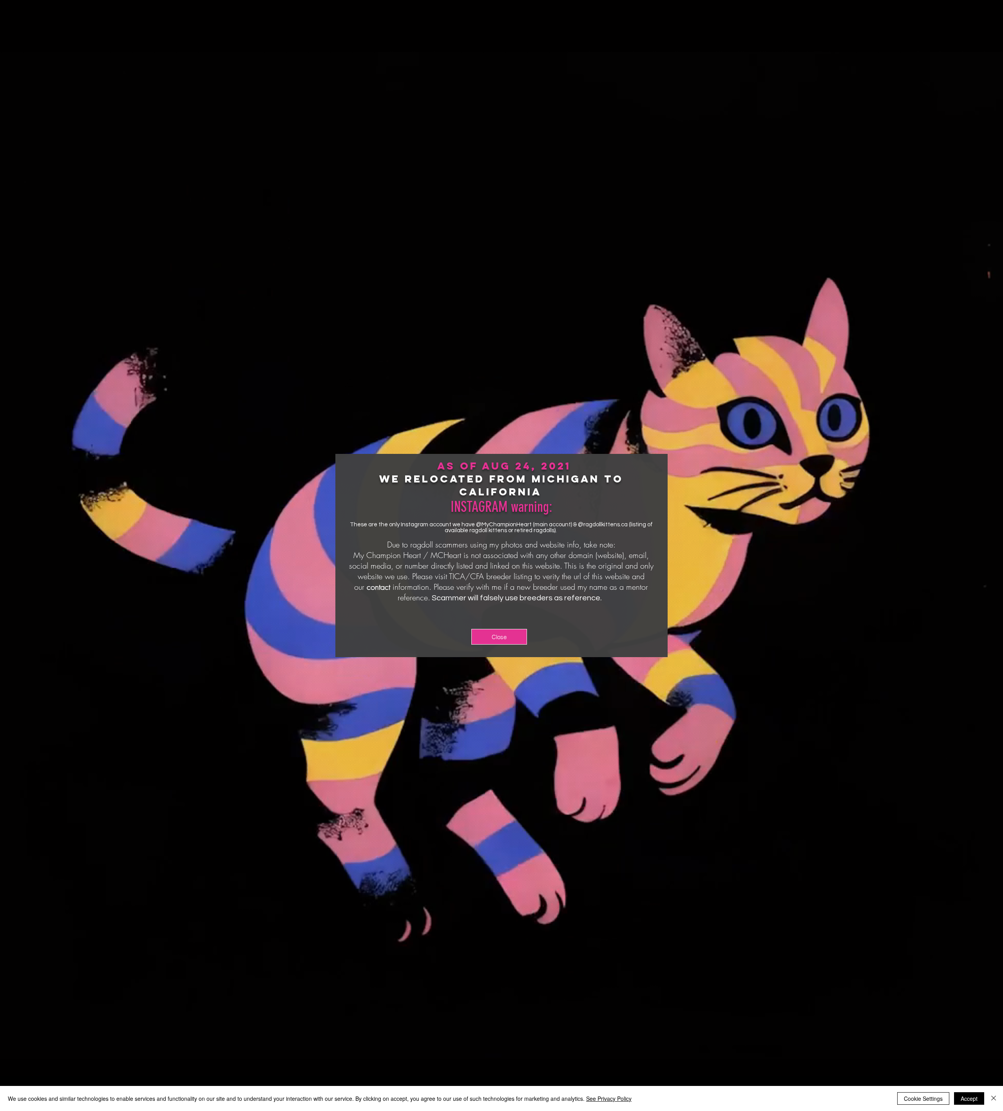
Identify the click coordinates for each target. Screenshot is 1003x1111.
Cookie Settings (923, 1098)
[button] (499, 637)
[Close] (993, 1098)
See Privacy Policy (609, 1098)
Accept (969, 1098)
